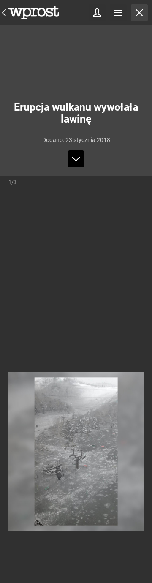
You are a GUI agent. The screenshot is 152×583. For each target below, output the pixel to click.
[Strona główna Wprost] (33, 12)
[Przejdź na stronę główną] (4, 12)
